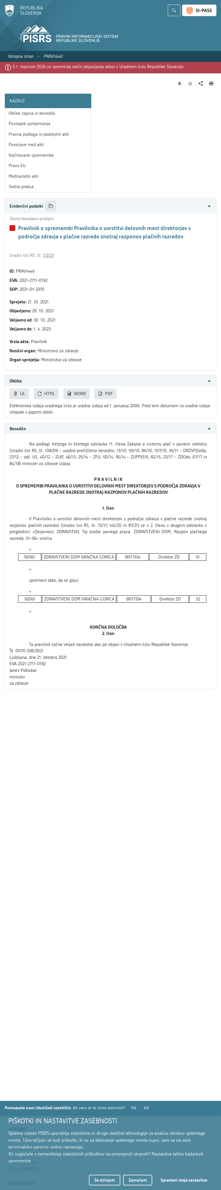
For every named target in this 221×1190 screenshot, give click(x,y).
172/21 (48, 255)
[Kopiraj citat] (50, 206)
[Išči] (174, 10)
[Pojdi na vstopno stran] (24, 15)
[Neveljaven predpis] (12, 228)
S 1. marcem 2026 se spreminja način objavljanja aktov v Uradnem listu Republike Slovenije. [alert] (99, 66)
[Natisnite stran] (211, 83)
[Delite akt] (200, 83)
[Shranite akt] (190, 83)
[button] (110, 206)
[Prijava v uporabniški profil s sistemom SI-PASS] (199, 10)
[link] (21, 56)
